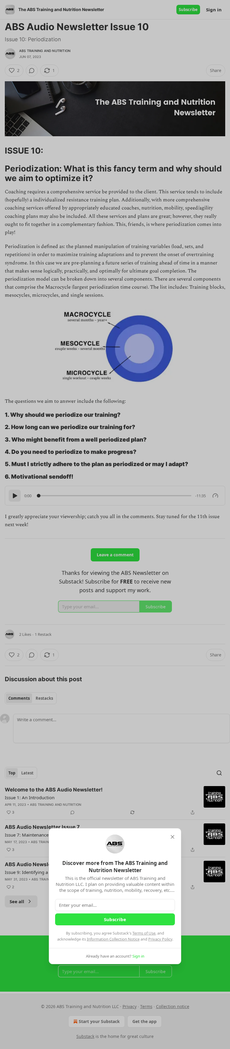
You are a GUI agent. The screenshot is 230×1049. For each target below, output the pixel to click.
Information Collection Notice (113, 939)
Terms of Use (143, 933)
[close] (172, 837)
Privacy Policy (160, 939)
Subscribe (115, 919)
